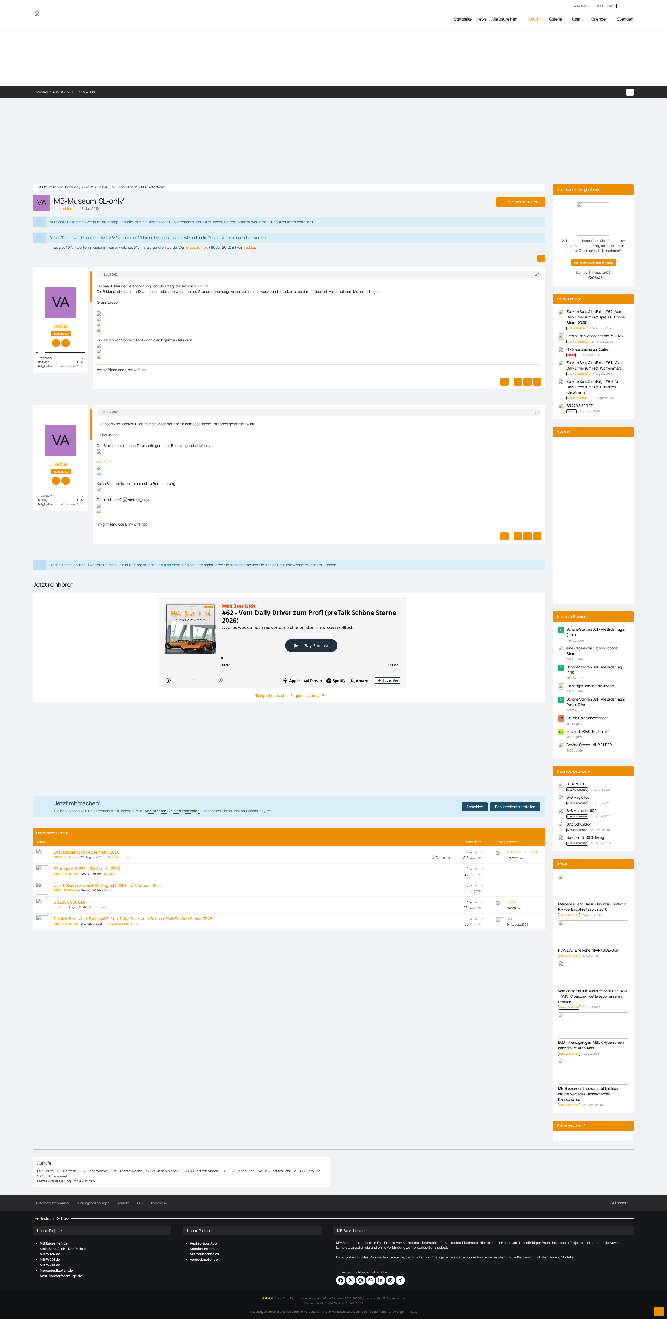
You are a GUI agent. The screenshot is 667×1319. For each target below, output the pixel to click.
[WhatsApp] (370, 1280)
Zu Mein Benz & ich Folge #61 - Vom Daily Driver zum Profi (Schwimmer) (593, 365)
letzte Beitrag (196, 247)
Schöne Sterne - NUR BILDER (589, 744)
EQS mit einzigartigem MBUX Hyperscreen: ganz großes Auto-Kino (591, 1045)
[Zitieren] (518, 382)
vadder (249, 247)
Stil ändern (619, 1202)
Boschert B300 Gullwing (585, 837)
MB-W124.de (50, 1254)
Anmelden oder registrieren (593, 262)
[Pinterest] (390, 1280)
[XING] (400, 1280)
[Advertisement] (333, 137)
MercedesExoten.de (56, 1270)
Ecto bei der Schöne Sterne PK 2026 (86, 852)
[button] (620, 6)
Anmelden (581, 6)
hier (199, 237)
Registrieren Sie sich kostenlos (172, 810)
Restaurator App (203, 1243)
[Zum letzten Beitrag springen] (500, 855)
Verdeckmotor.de (204, 1259)
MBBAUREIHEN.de (577, 789)
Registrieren (605, 6)
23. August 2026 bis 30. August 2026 (87, 869)
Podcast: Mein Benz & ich (122, 924)
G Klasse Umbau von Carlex (587, 349)
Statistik (109, 874)
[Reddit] (360, 1280)
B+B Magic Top (577, 797)
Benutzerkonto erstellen (515, 806)
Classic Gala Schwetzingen (587, 717)
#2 (536, 412)
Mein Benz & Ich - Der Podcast (64, 1248)
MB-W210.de (50, 1264)
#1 (537, 274)
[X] (350, 1280)
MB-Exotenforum (117, 857)
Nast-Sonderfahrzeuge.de (61, 1275)
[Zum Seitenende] (659, 1311)
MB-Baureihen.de (54, 1243)
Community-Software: (333, 1303)
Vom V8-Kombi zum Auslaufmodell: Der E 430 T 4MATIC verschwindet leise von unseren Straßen (592, 996)
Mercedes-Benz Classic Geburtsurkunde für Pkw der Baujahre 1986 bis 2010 (592, 907)
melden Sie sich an (261, 564)
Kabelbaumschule (204, 1248)
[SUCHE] (629, 6)
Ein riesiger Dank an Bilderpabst (590, 685)
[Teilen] (541, 258)
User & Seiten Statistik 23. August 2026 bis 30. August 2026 (107, 885)
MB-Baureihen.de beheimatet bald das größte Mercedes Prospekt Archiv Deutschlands (588, 1094)
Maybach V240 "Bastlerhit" (587, 731)
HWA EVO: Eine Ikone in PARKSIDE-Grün (588, 950)
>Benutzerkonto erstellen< (291, 221)
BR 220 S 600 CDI (69, 902)
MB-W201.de (50, 1259)
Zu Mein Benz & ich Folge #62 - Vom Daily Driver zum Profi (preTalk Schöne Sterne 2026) (134, 919)
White (102, 461)
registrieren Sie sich (220, 564)
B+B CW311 (575, 784)
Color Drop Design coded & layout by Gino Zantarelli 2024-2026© (318, 1298)
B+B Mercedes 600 (581, 810)
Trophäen (44, 358)
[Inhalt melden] (504, 382)
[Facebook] (340, 1280)
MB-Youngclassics (204, 1254)
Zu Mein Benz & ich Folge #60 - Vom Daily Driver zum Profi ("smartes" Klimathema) (594, 387)
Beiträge (43, 362)
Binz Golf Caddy (578, 824)
